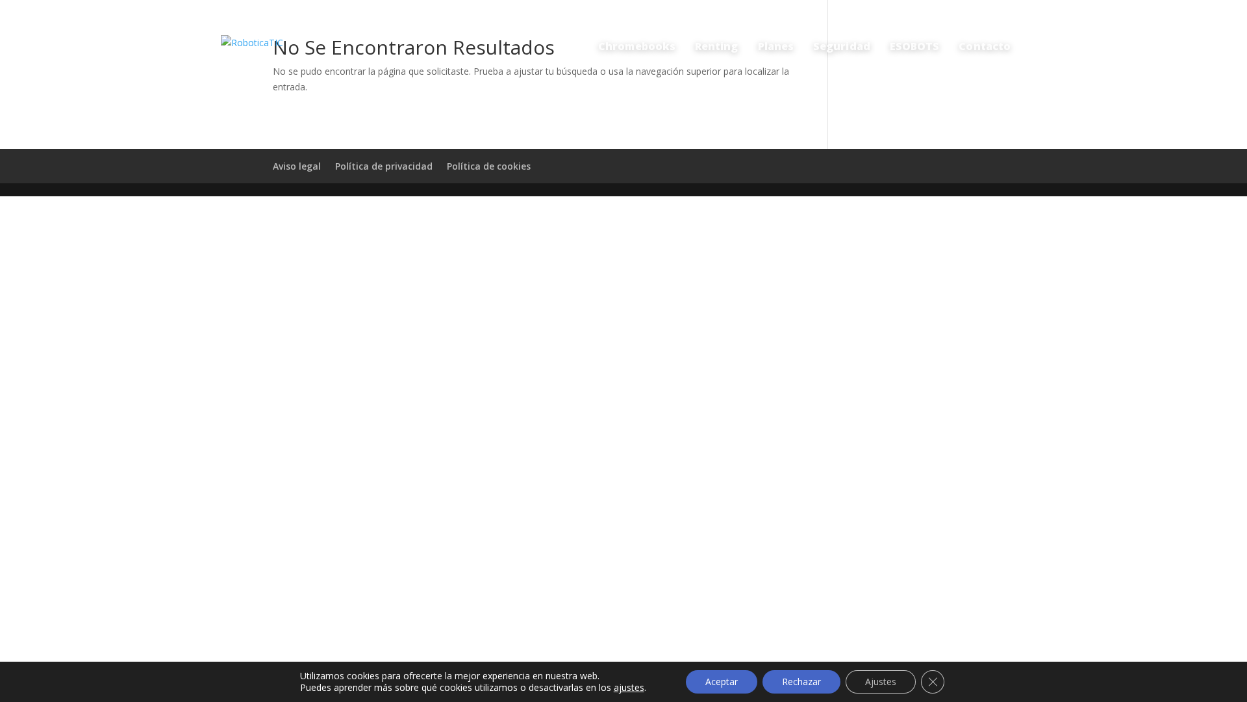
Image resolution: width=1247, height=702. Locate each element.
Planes (776, 46)
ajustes (629, 688)
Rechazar (801, 681)
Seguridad (841, 46)
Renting (716, 46)
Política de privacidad (384, 166)
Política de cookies (489, 166)
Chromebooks (636, 46)
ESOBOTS (915, 46)
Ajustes (880, 681)
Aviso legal (297, 166)
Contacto (985, 46)
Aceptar (721, 681)
